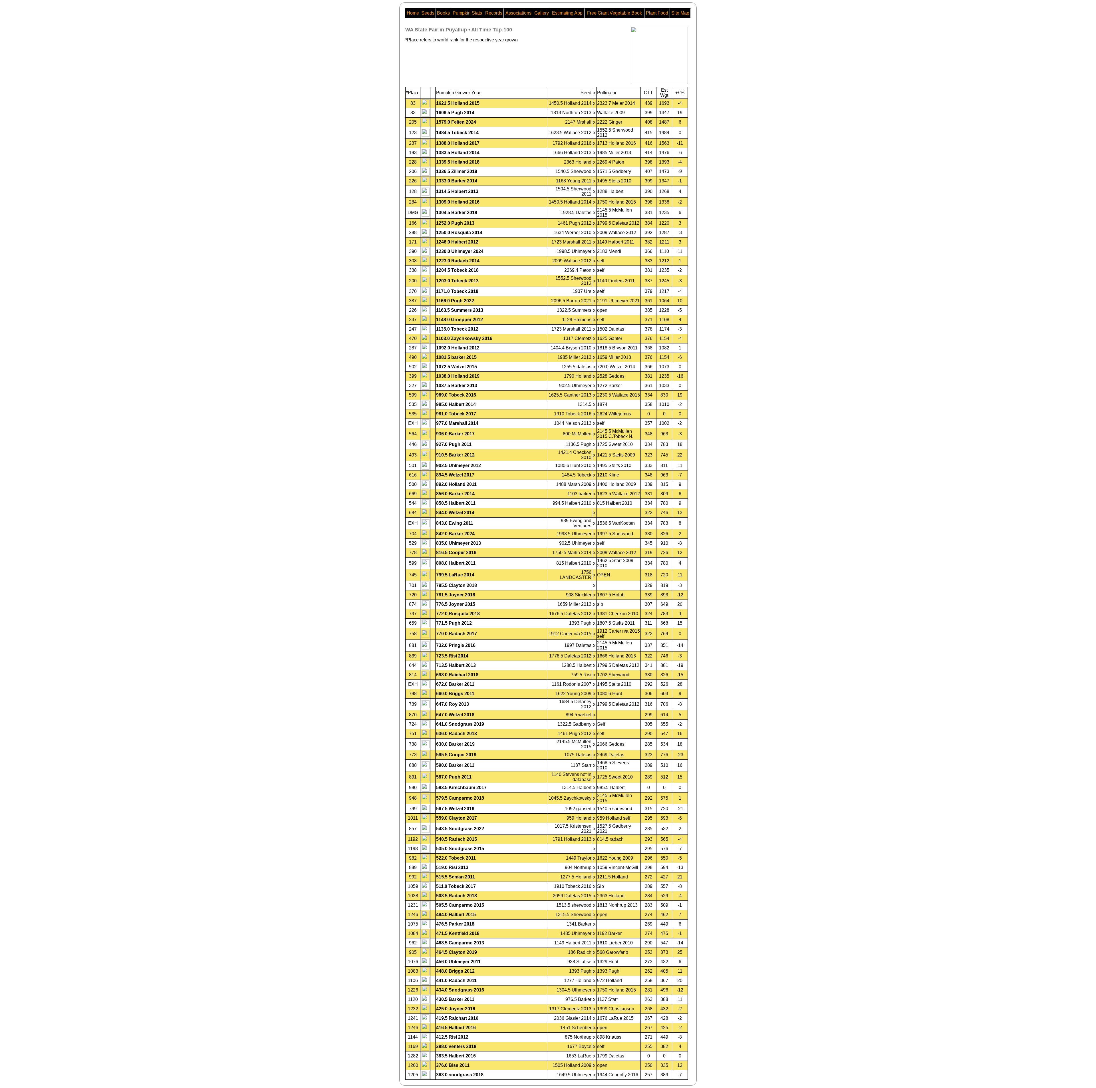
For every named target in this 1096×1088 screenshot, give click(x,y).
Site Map (680, 13)
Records (493, 13)
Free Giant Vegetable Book (614, 13)
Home (413, 13)
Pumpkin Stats (467, 13)
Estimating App (567, 13)
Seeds (427, 13)
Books (443, 13)
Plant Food (657, 13)
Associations (518, 13)
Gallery (541, 13)
